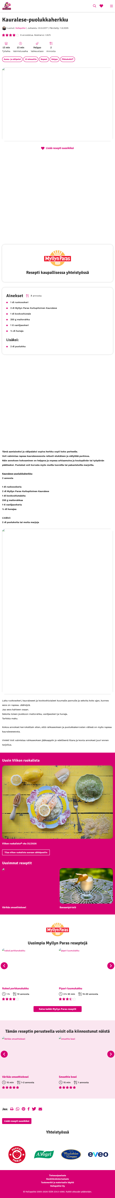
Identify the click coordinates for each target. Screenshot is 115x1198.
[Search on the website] (94, 6)
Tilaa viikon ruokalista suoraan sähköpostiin (25, 852)
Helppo (54, 59)
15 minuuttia (31, 59)
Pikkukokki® (67, 59)
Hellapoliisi (20, 28)
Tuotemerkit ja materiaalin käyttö (57, 1182)
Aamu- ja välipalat (12, 59)
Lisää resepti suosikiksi (16, 1121)
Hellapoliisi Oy (57, 1186)
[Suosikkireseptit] (101, 6)
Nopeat (44, 59)
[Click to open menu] (111, 6)
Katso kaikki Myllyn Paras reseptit (57, 1009)
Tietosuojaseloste (57, 1175)
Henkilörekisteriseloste (57, 1179)
